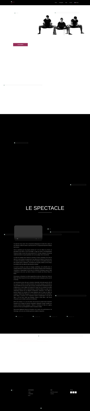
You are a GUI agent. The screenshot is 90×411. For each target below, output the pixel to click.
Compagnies (61, 2)
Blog (66, 2)
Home (56, 2)
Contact (70, 2)
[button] (28, 233)
